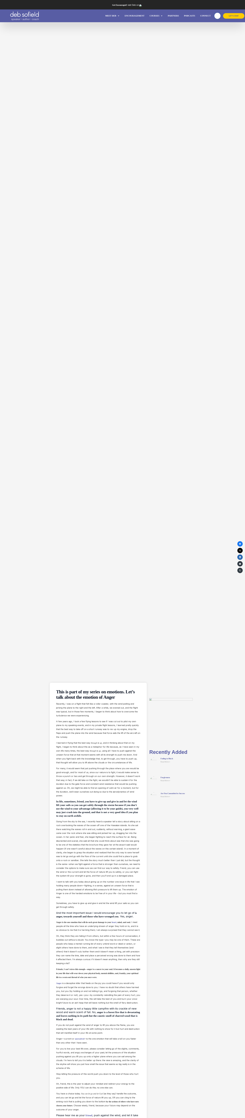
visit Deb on (125, 5)
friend (88, 1115)
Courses (154, 16)
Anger (59, 983)
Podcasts (189, 16)
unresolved (79, 1039)
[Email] (240, 563)
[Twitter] (240, 550)
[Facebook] (240, 544)
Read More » (165, 762)
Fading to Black (167, 759)
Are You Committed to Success (173, 793)
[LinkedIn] (240, 557)
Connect (205, 16)
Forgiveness (165, 777)
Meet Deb (110, 16)
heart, (114, 922)
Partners (173, 16)
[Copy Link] (240, 570)
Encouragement (134, 16)
